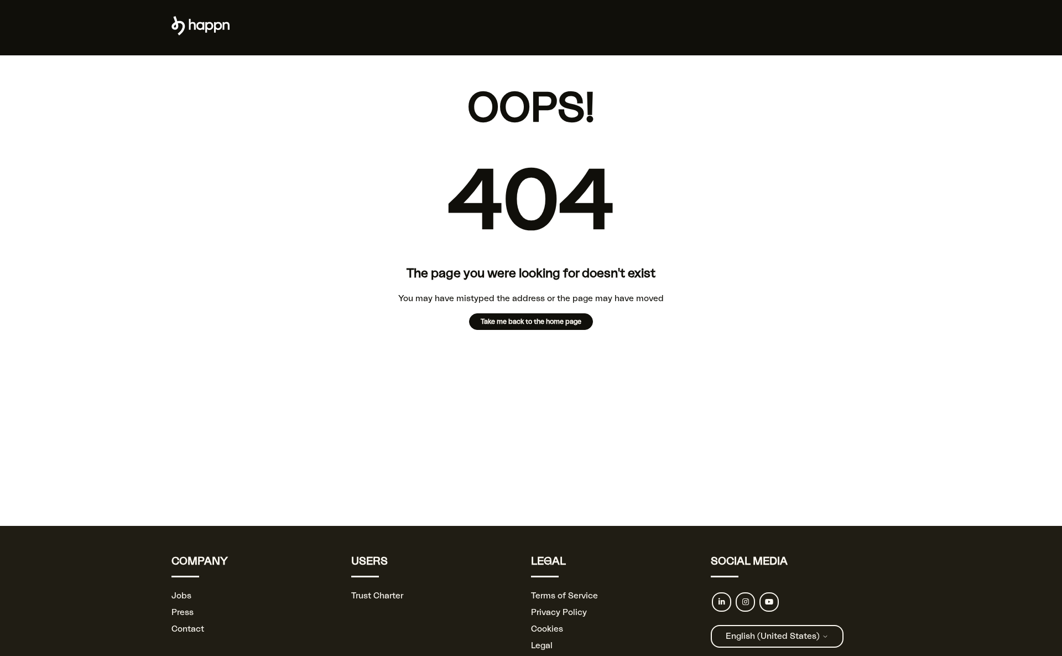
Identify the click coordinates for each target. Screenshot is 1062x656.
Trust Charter (377, 596)
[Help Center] (200, 33)
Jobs (181, 596)
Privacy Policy (559, 612)
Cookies (547, 629)
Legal (542, 646)
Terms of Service (564, 596)
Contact (187, 629)
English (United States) (774, 636)
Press (182, 612)
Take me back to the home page (531, 321)
